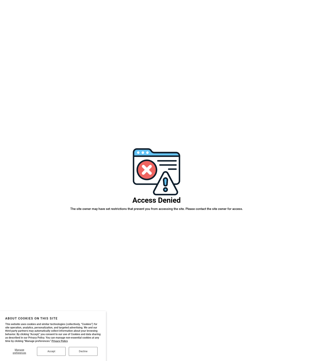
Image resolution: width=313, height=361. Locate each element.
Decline (83, 351)
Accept (51, 351)
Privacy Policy (60, 341)
